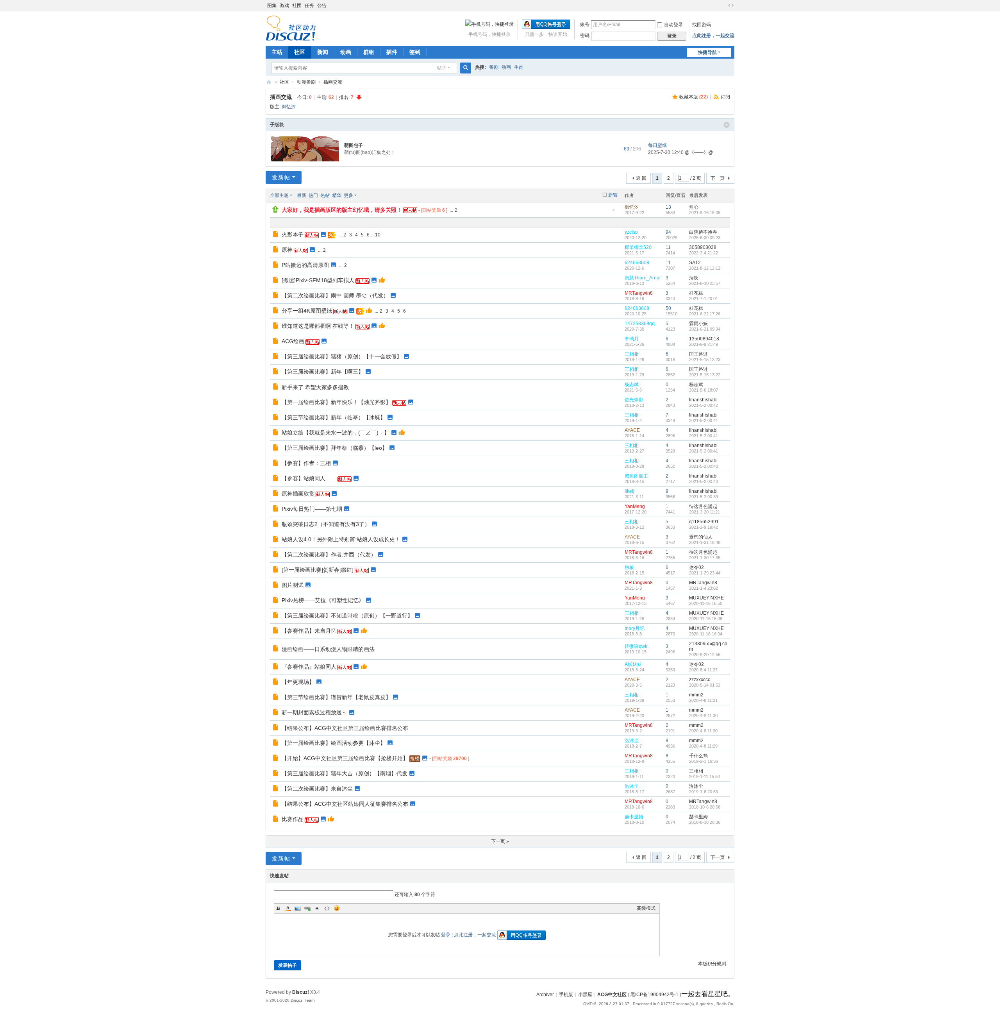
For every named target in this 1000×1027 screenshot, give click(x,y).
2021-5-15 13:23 (704, 359)
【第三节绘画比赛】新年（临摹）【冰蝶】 (334, 417)
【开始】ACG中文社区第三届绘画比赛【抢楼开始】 (345, 758)
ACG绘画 (293, 341)
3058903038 (702, 247)
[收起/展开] (726, 125)
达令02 (696, 567)
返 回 (641, 178)
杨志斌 (632, 384)
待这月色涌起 (703, 506)
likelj (629, 491)
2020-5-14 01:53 (704, 685)
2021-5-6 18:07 (703, 390)
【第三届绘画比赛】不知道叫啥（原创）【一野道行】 (347, 615)
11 (668, 247)
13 (668, 207)
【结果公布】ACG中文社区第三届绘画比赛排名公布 (345, 728)
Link (307, 908)
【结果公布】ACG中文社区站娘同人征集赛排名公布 (345, 804)
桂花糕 (696, 293)
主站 (276, 52)
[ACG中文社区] (291, 27)
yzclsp (631, 232)
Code (327, 908)
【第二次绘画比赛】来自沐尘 (317, 788)
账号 (584, 24)
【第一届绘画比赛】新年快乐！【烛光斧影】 (336, 402)
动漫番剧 (306, 82)
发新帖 (281, 177)
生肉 (518, 67)
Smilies (337, 908)
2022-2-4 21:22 (703, 252)
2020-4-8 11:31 (703, 700)
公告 (322, 5)
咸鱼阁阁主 (636, 476)
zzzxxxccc (699, 679)
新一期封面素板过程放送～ (314, 712)
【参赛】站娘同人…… (309, 478)
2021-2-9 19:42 (703, 527)
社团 (297, 5)
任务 (309, 5)
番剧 (493, 67)
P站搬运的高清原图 (305, 265)
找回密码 (701, 24)
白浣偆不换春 (703, 232)
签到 (414, 52)
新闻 (322, 52)
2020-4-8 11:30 (703, 715)
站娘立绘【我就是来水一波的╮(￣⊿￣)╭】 (335, 432)
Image (298, 908)
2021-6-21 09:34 (704, 329)
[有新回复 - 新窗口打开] (276, 235)
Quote (317, 908)
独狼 (629, 567)
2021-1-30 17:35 (704, 557)
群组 (368, 52)
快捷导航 (707, 52)
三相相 (632, 354)
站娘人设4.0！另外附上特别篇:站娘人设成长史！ (341, 539)
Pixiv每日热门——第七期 (312, 509)
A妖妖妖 (633, 664)
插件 (391, 52)
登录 (445, 935)
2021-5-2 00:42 (703, 405)
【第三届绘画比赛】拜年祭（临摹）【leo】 (335, 448)
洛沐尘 (632, 740)
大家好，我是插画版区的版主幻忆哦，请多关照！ (342, 210)
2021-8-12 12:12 (704, 268)
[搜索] (465, 68)
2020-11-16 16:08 (705, 618)
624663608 (637, 262)
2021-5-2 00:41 (703, 420)
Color (288, 908)
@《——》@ (699, 152)
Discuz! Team (302, 1000)
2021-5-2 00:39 (703, 496)
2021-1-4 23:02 (703, 588)
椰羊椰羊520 (638, 247)
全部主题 (279, 195)
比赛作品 (293, 819)
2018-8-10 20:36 (704, 822)
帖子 (441, 68)
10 (377, 235)
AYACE (632, 430)
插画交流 (332, 82)
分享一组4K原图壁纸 (307, 311)
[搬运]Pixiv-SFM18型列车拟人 (318, 280)
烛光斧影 (634, 400)
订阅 (725, 97)
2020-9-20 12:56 (704, 654)
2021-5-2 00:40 (703, 466)
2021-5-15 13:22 (704, 374)
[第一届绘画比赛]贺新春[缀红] (318, 570)
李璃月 (632, 339)
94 (668, 232)
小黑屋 (585, 994)
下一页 (718, 178)
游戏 (284, 5)
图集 (272, 5)
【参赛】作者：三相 (306, 463)
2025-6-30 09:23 (704, 237)
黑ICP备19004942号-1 (654, 994)
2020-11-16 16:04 (705, 634)
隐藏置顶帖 (613, 212)
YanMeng (635, 506)
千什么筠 (698, 756)
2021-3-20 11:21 (704, 512)
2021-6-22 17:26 (704, 313)
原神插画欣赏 (298, 493)
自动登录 (673, 24)
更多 (348, 195)
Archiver (545, 994)
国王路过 (698, 354)
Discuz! (300, 992)
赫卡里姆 (634, 816)
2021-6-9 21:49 (703, 344)
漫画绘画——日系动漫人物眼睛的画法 (328, 649)
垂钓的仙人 (700, 537)
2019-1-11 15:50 (704, 776)
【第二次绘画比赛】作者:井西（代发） (329, 554)
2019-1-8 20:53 (703, 791)
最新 (301, 195)
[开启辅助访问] (723, 5)
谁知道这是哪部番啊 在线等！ (318, 326)
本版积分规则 (712, 963)
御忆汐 (289, 106)
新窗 (613, 195)
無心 (693, 207)
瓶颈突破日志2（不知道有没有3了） (326, 524)
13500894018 (704, 339)
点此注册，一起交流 (713, 35)
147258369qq (640, 323)
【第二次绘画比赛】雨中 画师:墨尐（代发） (335, 295)
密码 (584, 35)
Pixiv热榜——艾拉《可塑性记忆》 (323, 600)
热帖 (325, 195)
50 (668, 308)
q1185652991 (704, 521)
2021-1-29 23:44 (704, 573)
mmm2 (696, 695)
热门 (313, 195)
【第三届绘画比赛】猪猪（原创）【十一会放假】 (342, 356)
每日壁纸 (657, 145)
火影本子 (293, 234)
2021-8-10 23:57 (704, 283)
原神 (287, 250)
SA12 (695, 262)
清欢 (693, 278)
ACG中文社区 (269, 82)
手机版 (566, 994)
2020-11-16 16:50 (705, 603)
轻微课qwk (636, 646)
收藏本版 (693, 97)
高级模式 (646, 908)
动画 (345, 52)
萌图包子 (353, 145)
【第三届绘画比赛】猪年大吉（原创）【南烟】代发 (344, 773)
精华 (336, 195)
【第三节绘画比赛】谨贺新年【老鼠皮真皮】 (336, 697)
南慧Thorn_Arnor (643, 278)
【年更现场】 (298, 682)
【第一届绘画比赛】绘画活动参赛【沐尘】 (334, 743)
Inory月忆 (635, 628)
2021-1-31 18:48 (704, 542)
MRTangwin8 (639, 293)
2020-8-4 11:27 (703, 669)
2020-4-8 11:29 (703, 746)
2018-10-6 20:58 (704, 807)
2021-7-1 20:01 (703, 298)
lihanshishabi (703, 400)
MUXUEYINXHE (706, 598)
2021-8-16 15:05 (704, 212)
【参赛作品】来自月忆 (309, 631)
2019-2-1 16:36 (703, 761)
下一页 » (500, 841)
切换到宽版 (730, 5)
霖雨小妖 (698, 323)
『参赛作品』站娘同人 (309, 667)
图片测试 (293, 585)
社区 (299, 52)
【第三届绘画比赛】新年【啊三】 (323, 372)
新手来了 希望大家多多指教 (315, 387)
